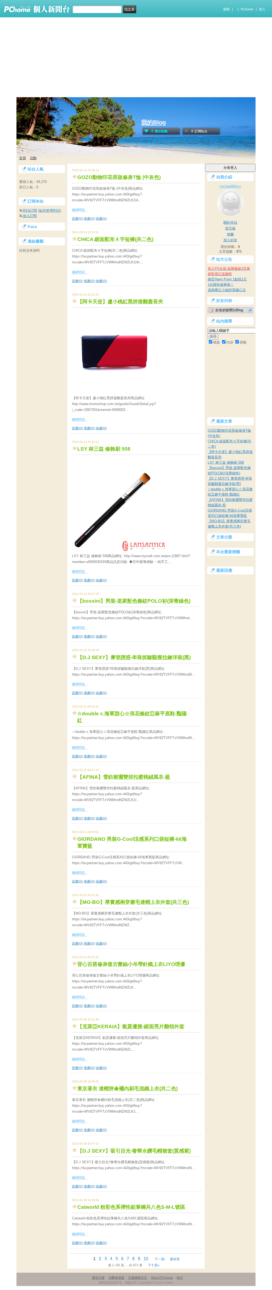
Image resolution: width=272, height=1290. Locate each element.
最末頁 (175, 1259)
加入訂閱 (30, 216)
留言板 (230, 228)
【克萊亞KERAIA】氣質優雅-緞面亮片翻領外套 (130, 1026)
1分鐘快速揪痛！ (221, 285)
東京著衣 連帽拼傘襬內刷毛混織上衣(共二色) (127, 1088)
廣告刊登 (98, 1278)
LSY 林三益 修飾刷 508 (103, 449)
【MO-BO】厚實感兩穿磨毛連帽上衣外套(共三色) (133, 902)
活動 (33, 158)
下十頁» (153, 1265)
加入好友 (230, 240)
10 (145, 1258)
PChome (247, 9)
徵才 (180, 1278)
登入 (262, 9)
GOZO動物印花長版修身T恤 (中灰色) (119, 177)
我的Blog (153, 122)
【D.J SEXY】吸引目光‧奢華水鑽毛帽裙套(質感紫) (134, 1151)
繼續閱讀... (79, 210)
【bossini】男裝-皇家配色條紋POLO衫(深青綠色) (133, 601)
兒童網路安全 (137, 1278)
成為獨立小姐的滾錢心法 (227, 290)
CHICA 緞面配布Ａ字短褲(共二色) (115, 239)
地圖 (230, 234)
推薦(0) (89, 219)
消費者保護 (116, 1278)
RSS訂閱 (30, 211)
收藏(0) (101, 219)
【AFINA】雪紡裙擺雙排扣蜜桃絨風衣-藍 (123, 777)
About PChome (162, 1278)
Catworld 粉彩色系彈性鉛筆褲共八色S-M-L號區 (131, 1207)
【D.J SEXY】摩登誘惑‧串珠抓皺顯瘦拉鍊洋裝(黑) (134, 657)
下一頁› (160, 1259)
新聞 (226, 9)
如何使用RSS (49, 211)
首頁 (22, 158)
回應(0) (77, 219)
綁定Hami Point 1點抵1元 (227, 279)
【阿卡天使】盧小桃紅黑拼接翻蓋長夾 (120, 301)
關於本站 (230, 222)
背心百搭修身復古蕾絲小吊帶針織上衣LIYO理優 (131, 964)
